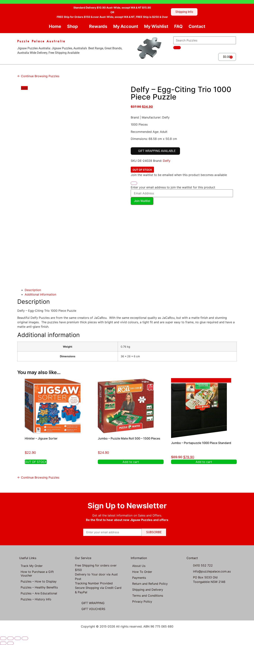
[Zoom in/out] (3, 638)
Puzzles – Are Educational (39, 593)
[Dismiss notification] (134, 183)
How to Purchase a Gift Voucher (37, 573)
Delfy (166, 161)
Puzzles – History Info (36, 599)
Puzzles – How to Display (39, 581)
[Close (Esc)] (25, 638)
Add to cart (131, 462)
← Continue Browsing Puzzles (38, 76)
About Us (138, 566)
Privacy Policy (142, 601)
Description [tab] (33, 290)
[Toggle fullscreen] (10, 638)
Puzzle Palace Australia (41, 41)
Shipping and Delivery (147, 589)
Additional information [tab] (40, 294)
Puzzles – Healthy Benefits (39, 587)
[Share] (18, 638)
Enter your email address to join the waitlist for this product (173, 187)
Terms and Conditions (147, 595)
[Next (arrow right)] (10, 643)
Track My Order (32, 566)
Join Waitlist (142, 201)
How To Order (142, 572)
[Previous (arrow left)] (3, 643)
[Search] (177, 47)
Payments (139, 578)
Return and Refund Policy (150, 583)
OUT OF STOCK (36, 462)
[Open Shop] (81, 26)
